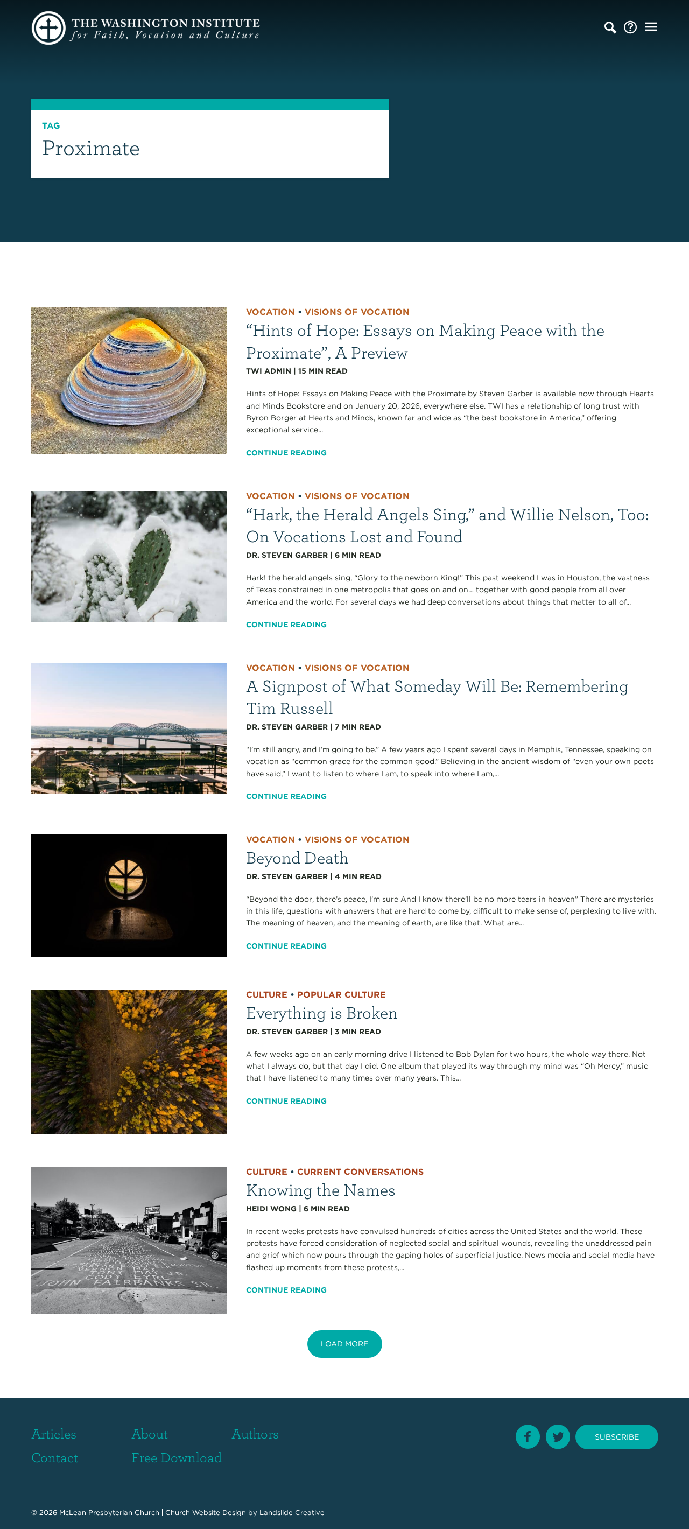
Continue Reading (286, 452)
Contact (54, 1457)
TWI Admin (268, 371)
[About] (630, 27)
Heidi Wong (271, 1208)
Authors (255, 1433)
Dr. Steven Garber (287, 555)
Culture (266, 995)
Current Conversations (360, 1172)
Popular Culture (341, 995)
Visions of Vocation (357, 312)
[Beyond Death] (129, 895)
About (149, 1433)
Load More (344, 1343)
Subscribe (617, 1437)
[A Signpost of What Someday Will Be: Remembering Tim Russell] (129, 727)
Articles (53, 1433)
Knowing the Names (321, 1189)
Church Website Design (205, 1513)
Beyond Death (297, 857)
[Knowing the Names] (129, 1240)
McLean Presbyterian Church (109, 1513)
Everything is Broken (322, 1012)
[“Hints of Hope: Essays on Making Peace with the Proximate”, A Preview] (129, 380)
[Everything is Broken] (129, 1061)
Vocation (270, 312)
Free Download (176, 1457)
